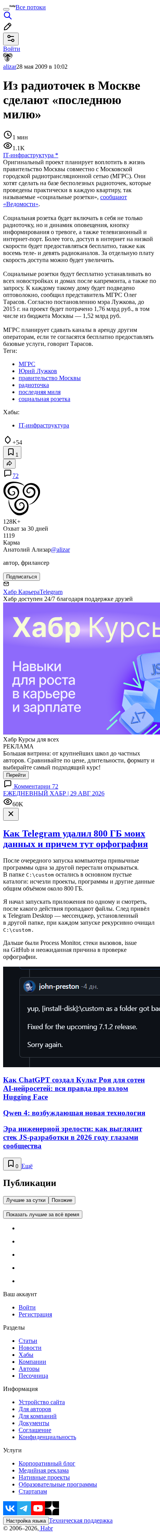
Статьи (28, 1340)
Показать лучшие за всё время (42, 1214)
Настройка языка (26, 1521)
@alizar (60, 549)
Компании (32, 1361)
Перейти (16, 775)
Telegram (51, 592)
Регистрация (35, 1314)
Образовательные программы (58, 1484)
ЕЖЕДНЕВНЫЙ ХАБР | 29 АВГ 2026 (53, 793)
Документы (34, 1423)
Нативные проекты (44, 1477)
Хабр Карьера (21, 592)
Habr (46, 1528)
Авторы (29, 1368)
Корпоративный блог (47, 1463)
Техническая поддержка (81, 1520)
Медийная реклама (44, 1470)
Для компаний (38, 1416)
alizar (9, 66)
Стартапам (33, 1491)
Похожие (62, 1200)
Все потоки (31, 7)
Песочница (33, 1375)
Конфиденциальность (47, 1437)
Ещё (27, 1166)
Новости (30, 1347)
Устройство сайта (42, 1402)
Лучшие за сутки (25, 1200)
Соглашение (35, 1430)
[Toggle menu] (6, 9)
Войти (27, 1307)
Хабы (26, 1354)
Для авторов (35, 1409)
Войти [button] (11, 48)
